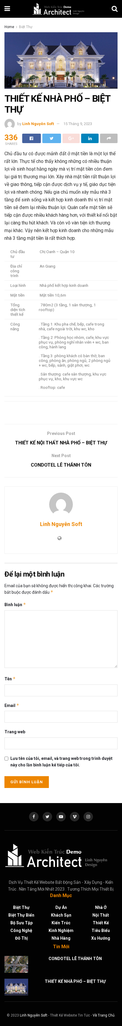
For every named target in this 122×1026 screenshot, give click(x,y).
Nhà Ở (101, 907)
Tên (10, 679)
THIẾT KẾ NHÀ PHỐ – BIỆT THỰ (75, 981)
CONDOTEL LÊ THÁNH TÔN (75, 958)
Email (11, 705)
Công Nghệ (21, 930)
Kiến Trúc (61, 922)
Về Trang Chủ (104, 1015)
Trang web (14, 731)
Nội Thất (100, 915)
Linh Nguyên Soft (38, 124)
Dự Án (61, 907)
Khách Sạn (61, 915)
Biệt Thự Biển (21, 915)
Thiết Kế (101, 922)
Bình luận (15, 604)
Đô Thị (21, 938)
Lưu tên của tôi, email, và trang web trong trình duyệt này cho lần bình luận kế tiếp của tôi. (61, 761)
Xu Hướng (100, 938)
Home (9, 27)
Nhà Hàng (61, 938)
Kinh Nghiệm (61, 930)
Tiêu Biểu (101, 930)
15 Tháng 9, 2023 (77, 124)
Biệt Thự (25, 27)
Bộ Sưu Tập (21, 922)
